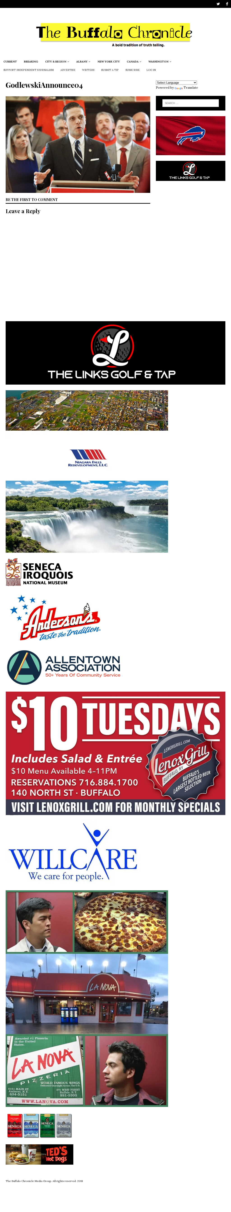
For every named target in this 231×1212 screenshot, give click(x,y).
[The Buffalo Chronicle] (115, 55)
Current (10, 61)
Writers (88, 70)
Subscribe (132, 70)
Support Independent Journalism (28, 70)
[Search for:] (190, 103)
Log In (151, 70)
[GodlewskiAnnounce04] (78, 190)
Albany (82, 61)
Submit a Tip (109, 70)
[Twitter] (218, 4)
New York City (108, 61)
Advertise (67, 70)
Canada (133, 61)
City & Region (55, 61)
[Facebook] (227, 4)
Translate (191, 87)
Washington (158, 61)
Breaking (31, 61)
